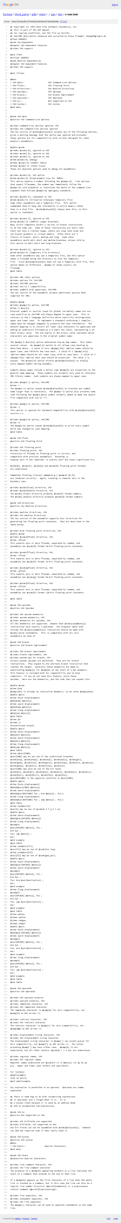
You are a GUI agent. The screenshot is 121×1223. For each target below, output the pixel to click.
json (115, 1218)
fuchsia (7, 14)
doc (60, 14)
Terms (34, 1218)
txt (108, 1218)
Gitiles (18, 1218)
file (63, 21)
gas (53, 14)
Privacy (25, 1218)
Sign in (115, 4)
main (42, 14)
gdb (34, 14)
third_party (22, 14)
